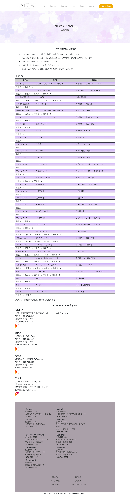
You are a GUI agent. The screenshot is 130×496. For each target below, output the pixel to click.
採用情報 (78, 477)
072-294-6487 (32, 457)
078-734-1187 (62, 416)
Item (73, 6)
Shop (82, 6)
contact (91, 6)
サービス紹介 (55, 481)
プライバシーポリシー (78, 484)
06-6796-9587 (62, 432)
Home (43, 6)
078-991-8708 (32, 444)
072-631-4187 (32, 427)
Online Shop (106, 6)
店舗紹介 (55, 477)
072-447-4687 (32, 467)
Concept (64, 6)
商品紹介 (55, 484)
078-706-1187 (31, 416)
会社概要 (78, 481)
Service (53, 6)
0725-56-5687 (62, 444)
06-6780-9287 (62, 457)
